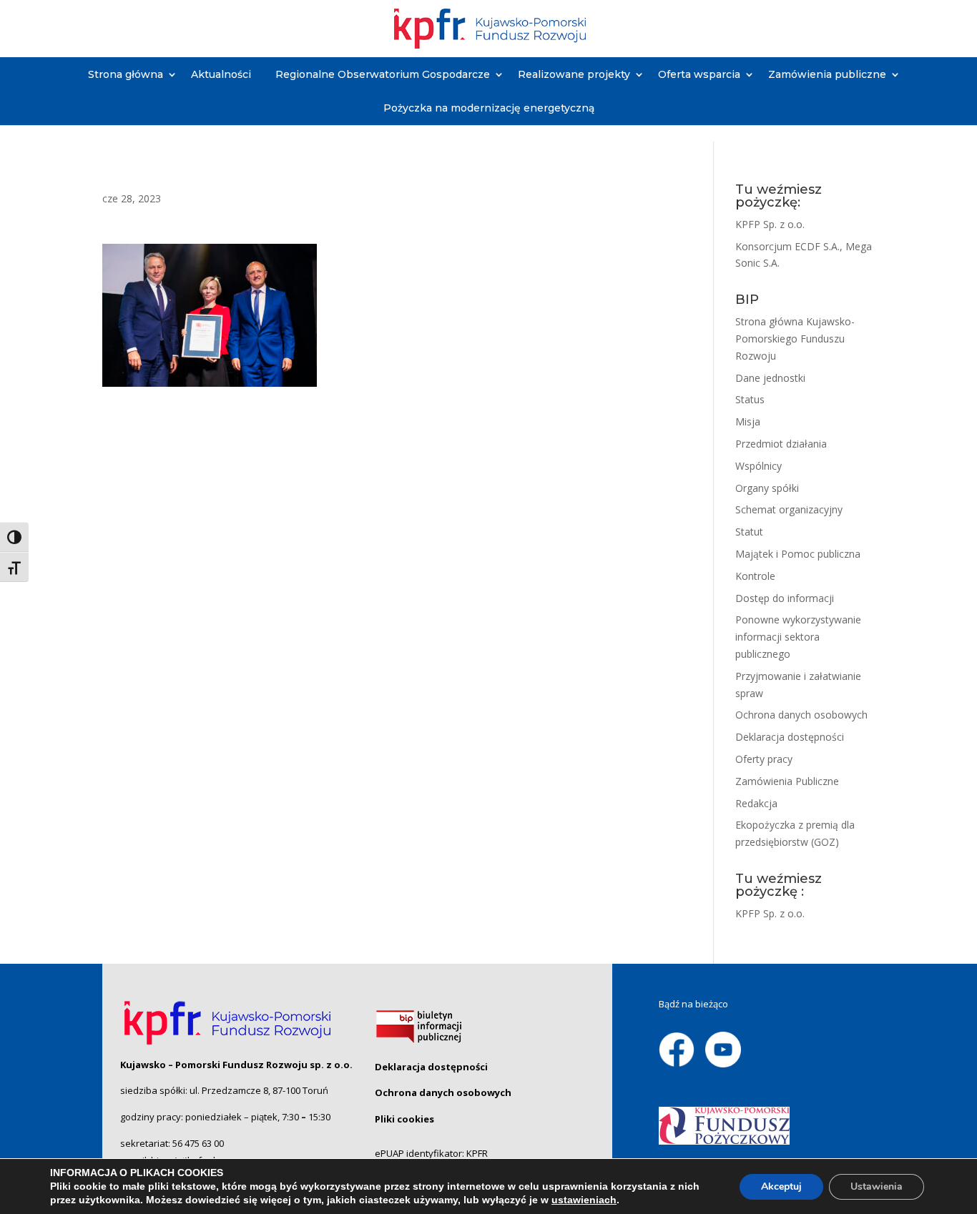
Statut (749, 531)
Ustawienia (876, 1186)
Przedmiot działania (781, 443)
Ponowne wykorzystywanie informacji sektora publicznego (798, 637)
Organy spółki (767, 488)
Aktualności (221, 74)
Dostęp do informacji (784, 598)
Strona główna (125, 74)
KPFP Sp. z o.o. (770, 224)
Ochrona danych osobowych (801, 714)
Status (750, 399)
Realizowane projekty (574, 74)
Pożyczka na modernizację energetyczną (488, 108)
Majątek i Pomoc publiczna (797, 554)
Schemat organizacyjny (789, 509)
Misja (747, 421)
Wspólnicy (758, 466)
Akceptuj (781, 1186)
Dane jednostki (770, 378)
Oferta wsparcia (699, 74)
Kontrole (755, 576)
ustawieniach (584, 1199)
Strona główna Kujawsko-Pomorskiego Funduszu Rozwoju (795, 338)
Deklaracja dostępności (789, 737)
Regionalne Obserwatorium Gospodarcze (382, 74)
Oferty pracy (763, 759)
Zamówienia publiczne (827, 74)
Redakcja (756, 803)
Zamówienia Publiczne (787, 781)
